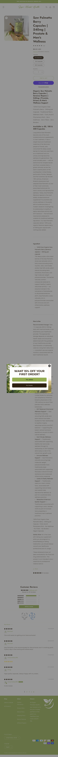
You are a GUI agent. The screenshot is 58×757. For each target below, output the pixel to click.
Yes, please (29, 379)
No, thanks (29, 385)
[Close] (49, 366)
